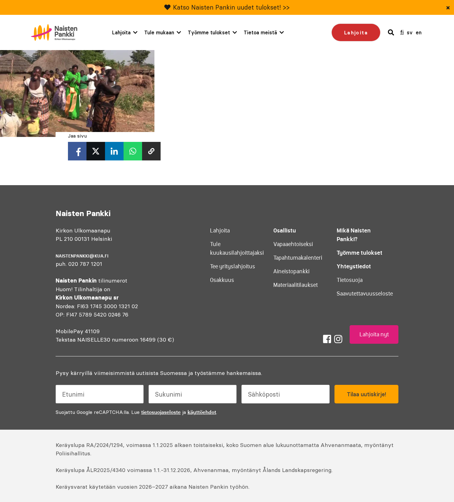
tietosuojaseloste (161, 412)
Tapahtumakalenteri (297, 257)
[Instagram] (338, 339)
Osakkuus (222, 280)
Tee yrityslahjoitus (232, 266)
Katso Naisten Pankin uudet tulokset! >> (231, 7)
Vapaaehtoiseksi (293, 244)
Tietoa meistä (260, 32)
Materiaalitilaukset (295, 285)
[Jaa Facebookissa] (77, 151)
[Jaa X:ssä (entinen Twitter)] (95, 151)
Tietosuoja (350, 280)
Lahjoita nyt (374, 334)
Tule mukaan (159, 32)
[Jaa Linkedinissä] (114, 151)
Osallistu (284, 230)
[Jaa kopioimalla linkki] (151, 151)
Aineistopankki (291, 271)
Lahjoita (121, 32)
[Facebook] (327, 339)
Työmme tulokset (209, 32)
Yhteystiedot (354, 266)
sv (410, 32)
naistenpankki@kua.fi (82, 256)
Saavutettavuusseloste (365, 293)
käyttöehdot (201, 412)
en (419, 32)
